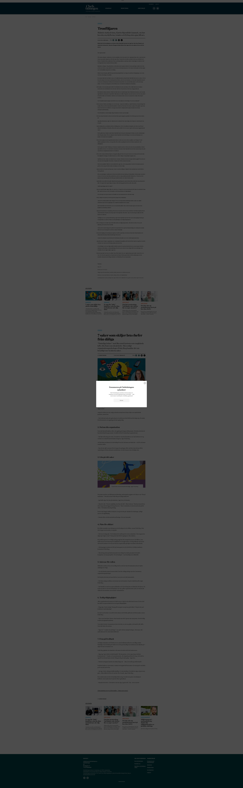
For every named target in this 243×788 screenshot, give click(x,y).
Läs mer (121, 400)
